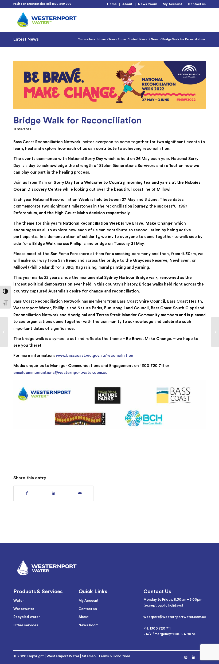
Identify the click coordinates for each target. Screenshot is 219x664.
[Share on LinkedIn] (53, 493)
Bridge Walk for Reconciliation (77, 120)
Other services (25, 625)
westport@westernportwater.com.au (174, 617)
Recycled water (26, 617)
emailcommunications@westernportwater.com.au (60, 373)
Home (112, 4)
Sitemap (89, 656)
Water (18, 600)
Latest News (26, 39)
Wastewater (23, 609)
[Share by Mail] (80, 493)
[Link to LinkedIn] (194, 657)
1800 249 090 (61, 3)
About (127, 4)
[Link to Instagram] (186, 657)
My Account (172, 4)
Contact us (197, 4)
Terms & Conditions (114, 656)
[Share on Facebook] (27, 493)
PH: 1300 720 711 (156, 628)
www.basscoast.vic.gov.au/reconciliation (94, 356)
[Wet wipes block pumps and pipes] (4, 332)
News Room (147, 4)
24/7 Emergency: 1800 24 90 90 (170, 634)
